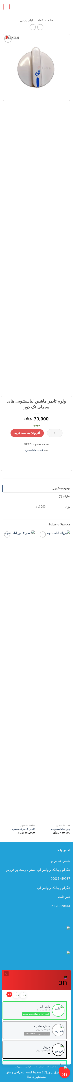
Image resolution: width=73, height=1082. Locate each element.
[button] (67, 6)
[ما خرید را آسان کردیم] (36, 7)
